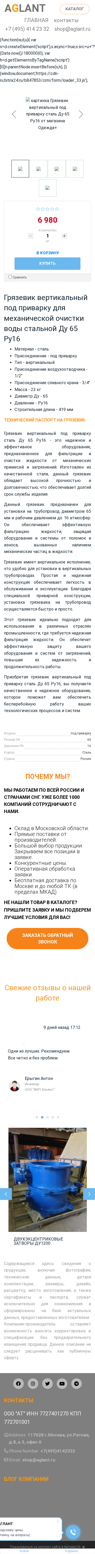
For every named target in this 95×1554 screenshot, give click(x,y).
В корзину (47, 252)
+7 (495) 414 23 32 (27, 29)
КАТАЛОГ (74, 9)
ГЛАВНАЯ (36, 20)
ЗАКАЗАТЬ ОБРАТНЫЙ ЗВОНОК (47, 938)
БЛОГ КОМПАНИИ (26, 1479)
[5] (57, 208)
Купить (47, 263)
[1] (38, 208)
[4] (52, 208)
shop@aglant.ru (72, 29)
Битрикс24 (72, 1547)
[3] (48, 208)
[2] (43, 208)
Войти (24, 1551)
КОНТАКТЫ (18, 1400)
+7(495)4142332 (57, 1451)
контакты (66, 20)
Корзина (71, 1551)
